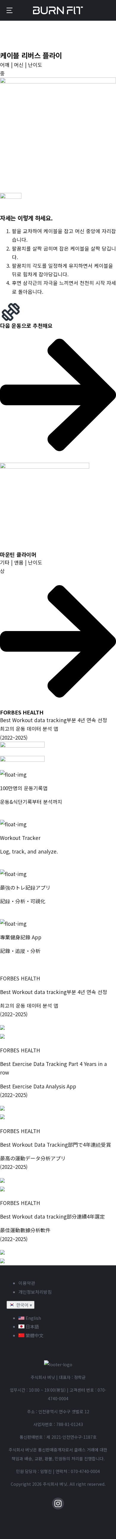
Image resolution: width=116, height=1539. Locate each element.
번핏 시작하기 (15, 815)
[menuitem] (9, 10)
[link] (58, 505)
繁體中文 (33, 1335)
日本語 (31, 1326)
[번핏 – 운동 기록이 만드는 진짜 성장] (58, 10)
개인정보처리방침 (35, 1292)
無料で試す (12, 914)
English (32, 1318)
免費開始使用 (15, 964)
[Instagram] (58, 1503)
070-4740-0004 (85, 1471)
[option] (63, 1318)
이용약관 (26, 1283)
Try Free (10, 865)
